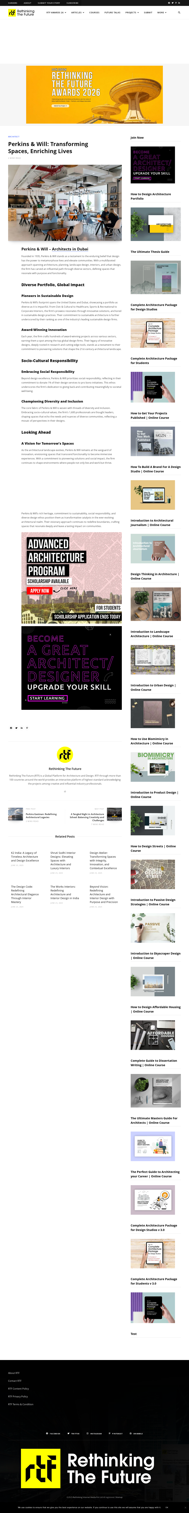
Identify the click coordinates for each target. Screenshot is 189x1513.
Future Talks (112, 12)
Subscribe (72, 3)
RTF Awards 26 (55, 12)
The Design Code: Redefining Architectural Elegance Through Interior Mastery (25, 894)
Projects (131, 12)
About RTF (13, 1373)
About (27, 3)
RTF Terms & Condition (20, 1404)
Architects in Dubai (70, 249)
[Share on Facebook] (11, 728)
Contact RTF (14, 1380)
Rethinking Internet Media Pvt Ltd (88, 1497)
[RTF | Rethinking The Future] (22, 13)
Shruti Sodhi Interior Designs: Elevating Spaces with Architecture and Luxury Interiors (63, 860)
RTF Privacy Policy (18, 1396)
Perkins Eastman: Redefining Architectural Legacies (41, 815)
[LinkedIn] (21, 728)
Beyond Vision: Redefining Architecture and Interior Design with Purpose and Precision (104, 894)
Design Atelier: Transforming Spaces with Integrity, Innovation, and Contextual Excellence (103, 860)
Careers (12, 3)
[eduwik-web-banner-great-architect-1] (71, 709)
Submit (148, 12)
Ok (167, 1507)
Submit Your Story (49, 3)
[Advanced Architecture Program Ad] (71, 622)
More (160, 12)
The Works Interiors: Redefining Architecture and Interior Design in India (64, 892)
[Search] (179, 12)
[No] (185, 1507)
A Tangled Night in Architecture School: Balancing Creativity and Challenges (87, 817)
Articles (76, 12)
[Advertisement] (94, 41)
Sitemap (119, 1497)
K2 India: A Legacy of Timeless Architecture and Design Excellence (25, 856)
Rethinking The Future (65, 769)
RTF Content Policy (18, 1388)
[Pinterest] (27, 728)
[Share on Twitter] (16, 728)
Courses (94, 12)
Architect (13, 136)
